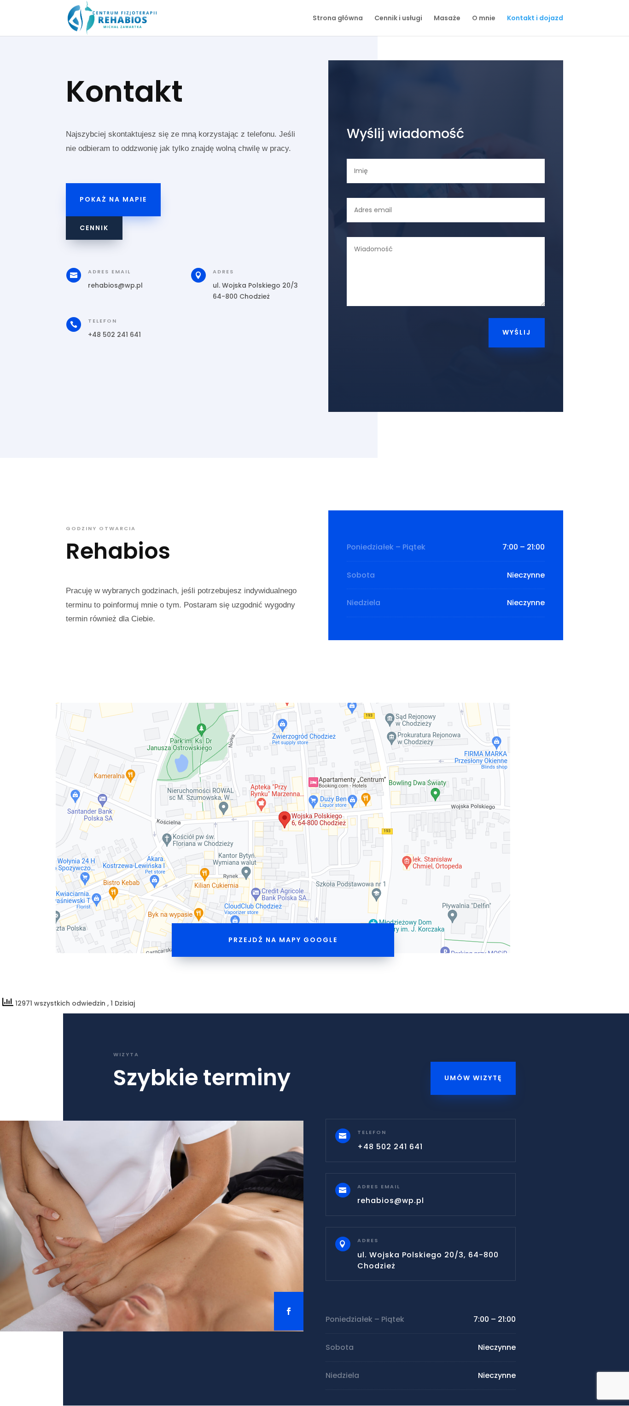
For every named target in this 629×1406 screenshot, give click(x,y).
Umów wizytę (473, 1077)
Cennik (94, 227)
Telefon (102, 320)
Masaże (447, 19)
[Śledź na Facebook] (288, 1311)
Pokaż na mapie (113, 199)
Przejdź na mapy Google (283, 939)
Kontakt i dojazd (535, 19)
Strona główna (338, 19)
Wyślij (516, 332)
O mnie (483, 19)
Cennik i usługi (398, 19)
